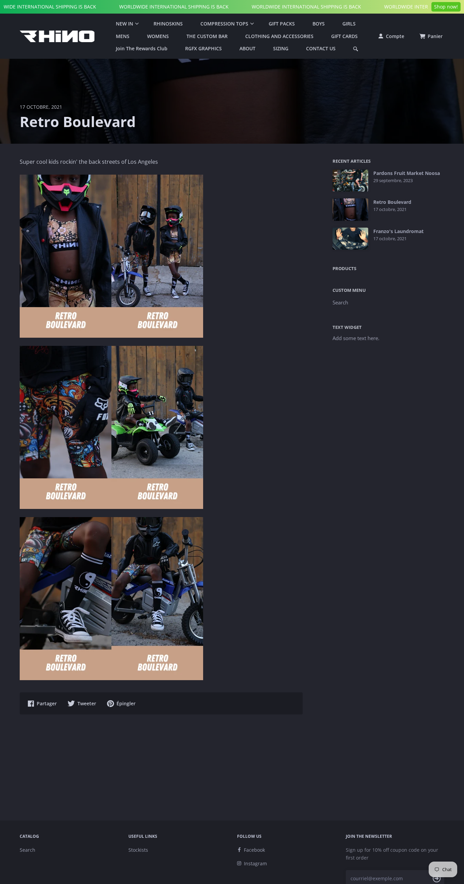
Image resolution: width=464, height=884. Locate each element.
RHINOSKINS (168, 23)
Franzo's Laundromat (398, 231)
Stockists (138, 850)
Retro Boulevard (392, 202)
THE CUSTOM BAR (207, 36)
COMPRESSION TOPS (224, 23)
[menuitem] (125, 24)
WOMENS (158, 36)
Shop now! (446, 6)
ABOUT (247, 48)
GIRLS (349, 23)
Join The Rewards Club (141, 48)
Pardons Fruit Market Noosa (406, 173)
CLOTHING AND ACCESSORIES (279, 36)
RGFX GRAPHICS (203, 48)
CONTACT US (321, 48)
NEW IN (124, 23)
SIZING (280, 48)
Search (340, 302)
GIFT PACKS (282, 23)
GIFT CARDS (344, 36)
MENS (122, 36)
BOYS (319, 23)
